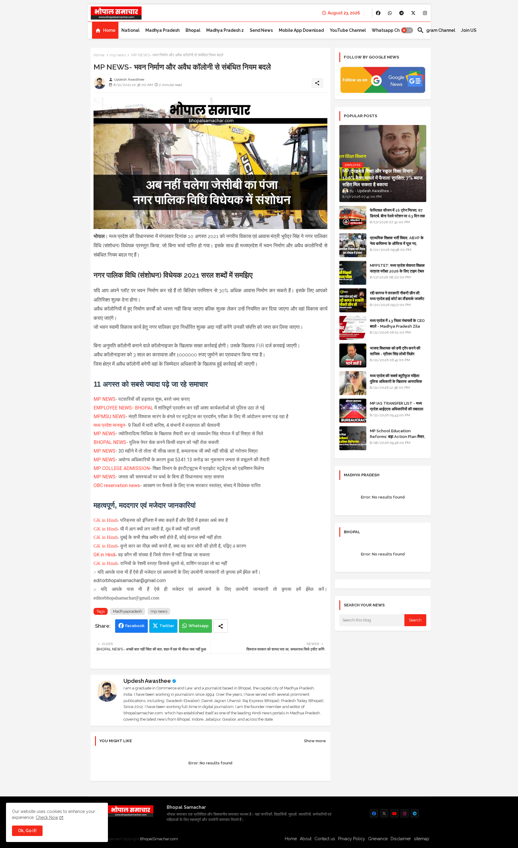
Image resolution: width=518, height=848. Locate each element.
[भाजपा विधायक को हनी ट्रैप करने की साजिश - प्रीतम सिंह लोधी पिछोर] (352, 355)
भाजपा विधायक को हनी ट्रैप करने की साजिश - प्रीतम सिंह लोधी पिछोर (395, 351)
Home (109, 30)
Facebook (134, 625)
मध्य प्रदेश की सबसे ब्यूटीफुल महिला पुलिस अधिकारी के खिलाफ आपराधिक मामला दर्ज (396, 381)
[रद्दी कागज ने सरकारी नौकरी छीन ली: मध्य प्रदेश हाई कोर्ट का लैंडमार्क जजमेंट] (352, 300)
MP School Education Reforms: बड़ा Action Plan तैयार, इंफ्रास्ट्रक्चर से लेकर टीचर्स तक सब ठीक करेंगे (397, 439)
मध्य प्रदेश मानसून (109, 425)
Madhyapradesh (127, 611)
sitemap (421, 838)
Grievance (378, 838)
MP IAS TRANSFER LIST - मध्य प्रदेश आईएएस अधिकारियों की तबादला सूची (396, 408)
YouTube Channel (348, 30)
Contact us (324, 838)
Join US (468, 30)
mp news (117, 55)
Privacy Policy (351, 838)
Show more (315, 741)
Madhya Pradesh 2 (225, 30)
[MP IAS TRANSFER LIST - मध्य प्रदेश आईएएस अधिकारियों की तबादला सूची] (352, 411)
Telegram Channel (436, 30)
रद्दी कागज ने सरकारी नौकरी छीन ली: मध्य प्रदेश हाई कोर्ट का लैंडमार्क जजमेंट (397, 296)
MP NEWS (104, 399)
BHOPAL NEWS (110, 442)
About (305, 838)
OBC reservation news (117, 485)
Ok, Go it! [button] (27, 830)
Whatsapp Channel (391, 30)
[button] (407, 30)
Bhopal (193, 30)
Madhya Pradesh (162, 30)
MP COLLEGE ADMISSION (122, 468)
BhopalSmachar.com (159, 839)
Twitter (166, 625)
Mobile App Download (301, 30)
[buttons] (378, 13)
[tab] (105, 30)
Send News (261, 30)
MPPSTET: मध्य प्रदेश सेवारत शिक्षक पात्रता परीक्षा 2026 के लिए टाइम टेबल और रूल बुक (397, 270)
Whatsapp (199, 625)
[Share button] (220, 626)
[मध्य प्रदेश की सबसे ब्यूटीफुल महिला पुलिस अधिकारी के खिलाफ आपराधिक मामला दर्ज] (352, 383)
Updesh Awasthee (147, 681)
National (130, 30)
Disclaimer (401, 838)
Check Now (47, 817)
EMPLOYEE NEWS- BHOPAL (123, 408)
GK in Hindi (106, 520)
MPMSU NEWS (110, 416)
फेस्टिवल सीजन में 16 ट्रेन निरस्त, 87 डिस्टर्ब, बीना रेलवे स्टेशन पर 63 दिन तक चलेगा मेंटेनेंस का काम (397, 215)
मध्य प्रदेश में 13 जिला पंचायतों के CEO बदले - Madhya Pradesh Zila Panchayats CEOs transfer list (397, 328)
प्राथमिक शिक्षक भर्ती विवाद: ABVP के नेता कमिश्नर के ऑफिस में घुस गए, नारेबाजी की (397, 243)
